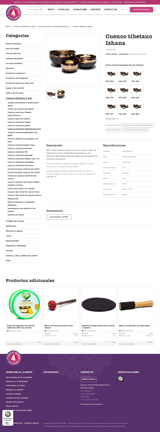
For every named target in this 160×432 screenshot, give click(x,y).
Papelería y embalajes (16, 246)
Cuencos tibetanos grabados (21, 162)
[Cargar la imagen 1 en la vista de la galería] (51, 94)
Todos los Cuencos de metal (136, 130)
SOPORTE (95, 10)
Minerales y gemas (14, 231)
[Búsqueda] (41, 9)
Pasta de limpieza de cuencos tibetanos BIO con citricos (21, 327)
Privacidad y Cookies (15, 385)
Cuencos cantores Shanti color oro (24, 159)
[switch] (8, 423)
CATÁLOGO (64, 10)
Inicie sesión (111, 54)
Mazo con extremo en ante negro (134, 326)
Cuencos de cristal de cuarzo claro (24, 192)
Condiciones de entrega (17, 398)
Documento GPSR (59, 217)
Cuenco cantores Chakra (19, 119)
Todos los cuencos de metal (20, 109)
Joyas (8, 236)
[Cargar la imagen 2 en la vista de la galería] (62, 94)
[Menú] (11, 411)
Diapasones (13, 199)
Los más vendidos (14, 63)
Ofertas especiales (14, 58)
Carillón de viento (16, 215)
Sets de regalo (12, 49)
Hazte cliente (12, 406)
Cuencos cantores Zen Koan (20, 165)
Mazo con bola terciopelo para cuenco (59, 327)
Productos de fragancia (17, 78)
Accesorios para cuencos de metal (23, 169)
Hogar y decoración (15, 88)
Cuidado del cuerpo (15, 221)
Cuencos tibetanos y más (24, 26)
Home (8, 26)
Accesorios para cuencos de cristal (24, 172)
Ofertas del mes (13, 53)
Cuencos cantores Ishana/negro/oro (54, 26)
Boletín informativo (15, 402)
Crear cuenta (88, 379)
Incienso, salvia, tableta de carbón (22, 256)
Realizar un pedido (14, 390)
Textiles (9, 251)
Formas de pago (13, 394)
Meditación (11, 226)
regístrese (124, 54)
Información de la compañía (19, 377)
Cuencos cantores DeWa (19, 125)
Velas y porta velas (14, 93)
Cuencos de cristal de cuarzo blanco (24, 195)
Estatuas (10, 68)
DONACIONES (80, 10)
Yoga (8, 260)
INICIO (51, 10)
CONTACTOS (110, 10)
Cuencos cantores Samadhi (20, 155)
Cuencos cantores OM (18, 152)
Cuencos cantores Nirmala (20, 148)
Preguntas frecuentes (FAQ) (19, 410)
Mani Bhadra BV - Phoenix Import (23, 423)
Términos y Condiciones (17, 381)
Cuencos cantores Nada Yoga (21, 145)
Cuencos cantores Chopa (19, 122)
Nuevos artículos (13, 44)
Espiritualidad (12, 241)
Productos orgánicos (15, 73)
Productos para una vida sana (19, 83)
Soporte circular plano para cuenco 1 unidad (98, 327)
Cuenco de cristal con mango (21, 188)
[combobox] (35, 9)
